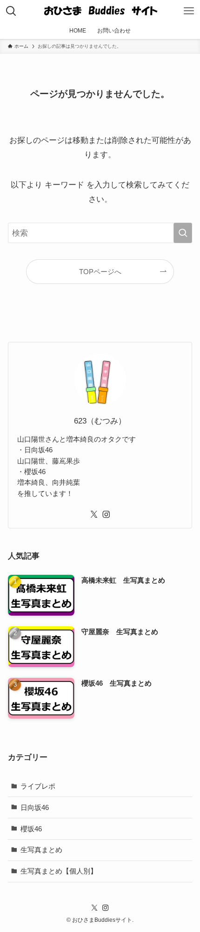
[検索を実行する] (182, 233)
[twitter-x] (94, 514)
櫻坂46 (31, 829)
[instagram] (106, 514)
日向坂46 (34, 807)
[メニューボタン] (189, 11)
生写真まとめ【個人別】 (58, 871)
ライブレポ (37, 786)
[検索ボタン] (11, 11)
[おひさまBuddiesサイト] (100, 11)
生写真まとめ (41, 850)
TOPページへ (100, 272)
